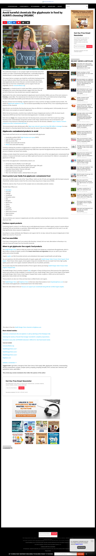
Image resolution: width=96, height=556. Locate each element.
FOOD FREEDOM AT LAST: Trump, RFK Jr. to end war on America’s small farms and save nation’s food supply (84, 91)
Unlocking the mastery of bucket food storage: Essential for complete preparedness (26, 337)
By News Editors (85, 150)
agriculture (14, 365)
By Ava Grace (84, 212)
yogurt (44, 6)
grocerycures (51, 6)
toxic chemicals (59, 367)
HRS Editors (14, 19)
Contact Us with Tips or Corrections (48, 546)
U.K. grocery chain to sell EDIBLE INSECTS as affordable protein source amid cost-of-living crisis (85, 196)
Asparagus (8, 190)
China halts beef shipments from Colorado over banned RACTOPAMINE (85, 210)
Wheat (7, 144)
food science (31, 365)
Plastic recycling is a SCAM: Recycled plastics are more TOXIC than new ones (85, 74)
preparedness (11, 367)
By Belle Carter (85, 198)
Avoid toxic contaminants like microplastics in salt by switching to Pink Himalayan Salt (26, 334)
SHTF (48, 367)
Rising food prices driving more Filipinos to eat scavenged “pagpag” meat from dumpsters (84, 154)
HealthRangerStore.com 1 (10, 349)
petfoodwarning (35, 6)
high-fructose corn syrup (28, 137)
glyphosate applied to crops (16, 103)
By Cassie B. (84, 135)
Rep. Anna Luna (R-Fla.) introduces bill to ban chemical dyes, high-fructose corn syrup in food (85, 182)
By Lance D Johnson (86, 86)
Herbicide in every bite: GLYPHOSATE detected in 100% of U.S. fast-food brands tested (26, 340)
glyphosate (49, 365)
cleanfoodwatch (24, 6)
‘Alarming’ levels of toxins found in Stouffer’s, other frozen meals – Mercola (85, 147)
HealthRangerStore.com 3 (10, 355)
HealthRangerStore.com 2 (10, 352)
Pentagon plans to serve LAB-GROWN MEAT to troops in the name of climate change (84, 161)
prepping (32, 367)
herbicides (56, 365)
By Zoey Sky (84, 205)
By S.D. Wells (84, 171)
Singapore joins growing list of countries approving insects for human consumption (84, 133)
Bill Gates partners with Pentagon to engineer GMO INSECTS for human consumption (85, 126)
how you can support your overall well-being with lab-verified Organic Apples (42, 286)
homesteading (63, 365)
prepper (18, 367)
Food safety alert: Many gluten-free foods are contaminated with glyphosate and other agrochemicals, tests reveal (85, 66)
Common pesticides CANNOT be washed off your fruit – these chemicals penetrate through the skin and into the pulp (85, 107)
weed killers (17, 369)
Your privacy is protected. (10, 392)
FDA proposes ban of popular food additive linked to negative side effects (84, 203)
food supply (38, 365)
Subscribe (80, 554)
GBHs (43, 365)
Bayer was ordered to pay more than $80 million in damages (45, 126)
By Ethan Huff (84, 94)
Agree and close (81, 547)
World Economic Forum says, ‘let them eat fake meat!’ (85, 175)
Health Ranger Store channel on (28, 327)
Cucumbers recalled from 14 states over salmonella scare (84, 189)
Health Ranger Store (10, 249)
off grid (5, 367)
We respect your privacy (40, 540)
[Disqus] (36, 469)
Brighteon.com (7, 358)
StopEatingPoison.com (57, 282)
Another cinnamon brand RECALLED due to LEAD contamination (83, 99)
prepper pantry (25, 367)
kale (29, 270)
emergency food (22, 365)
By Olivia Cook (85, 69)
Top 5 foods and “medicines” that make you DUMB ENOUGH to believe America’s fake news (85, 168)
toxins (11, 369)
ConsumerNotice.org (19, 85)
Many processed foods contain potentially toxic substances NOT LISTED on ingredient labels (85, 140)
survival (52, 367)
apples (9, 256)
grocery (60, 6)
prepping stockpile (41, 367)
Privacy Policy (48, 550)
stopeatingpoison (12, 6)
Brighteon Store (23, 282)
